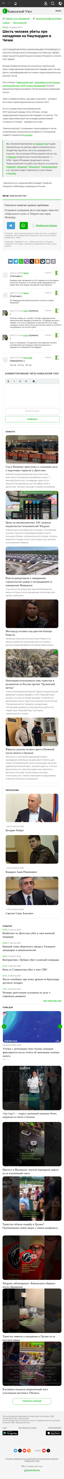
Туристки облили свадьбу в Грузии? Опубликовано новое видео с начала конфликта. (30, 1225)
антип (25, 311)
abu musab (27, 358)
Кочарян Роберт (15, 830)
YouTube (12, 173)
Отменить (32, 419)
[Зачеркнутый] (26, 381)
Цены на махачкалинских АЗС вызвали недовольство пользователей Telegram (28, 524)
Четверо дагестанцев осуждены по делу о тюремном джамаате (26, 994)
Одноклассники (49, 167)
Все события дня (52, 1001)
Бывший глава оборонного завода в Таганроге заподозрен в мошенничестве (29, 948)
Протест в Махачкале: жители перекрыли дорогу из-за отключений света (31, 1171)
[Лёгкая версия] (15, 3)
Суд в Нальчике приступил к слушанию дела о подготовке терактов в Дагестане (31, 468)
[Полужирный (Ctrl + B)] (8, 381)
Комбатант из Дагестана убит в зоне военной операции (29, 934)
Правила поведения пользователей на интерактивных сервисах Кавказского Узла (32, 1460)
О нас (5, 1428)
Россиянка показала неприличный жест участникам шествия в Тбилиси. (25, 1391)
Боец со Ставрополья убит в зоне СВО (25, 969)
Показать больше (31, 1401)
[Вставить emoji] (34, 381)
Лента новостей (19, 23)
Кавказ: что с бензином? (17, 18)
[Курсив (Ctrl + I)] (14, 381)
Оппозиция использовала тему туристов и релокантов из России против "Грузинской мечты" (30, 684)
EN (9, 3)
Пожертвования (54, 1428)
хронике (28, 135)
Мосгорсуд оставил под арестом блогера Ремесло (29, 632)
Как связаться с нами (27, 1428)
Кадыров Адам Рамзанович (21, 872)
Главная (6, 23)
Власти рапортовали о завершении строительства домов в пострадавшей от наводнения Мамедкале (29, 581)
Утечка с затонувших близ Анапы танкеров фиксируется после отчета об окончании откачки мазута (31, 1052)
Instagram (22, 167)
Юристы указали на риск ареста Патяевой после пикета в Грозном (30, 751)
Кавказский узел (25, 82)
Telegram (12, 157)
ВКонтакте (34, 167)
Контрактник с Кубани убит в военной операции (31, 959)
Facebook (10, 167)
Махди (26, 273)
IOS (46, 144)
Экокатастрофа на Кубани (49, 18)
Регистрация (32, 411)
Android (39, 144)
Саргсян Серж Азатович (19, 913)
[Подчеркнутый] (20, 381)
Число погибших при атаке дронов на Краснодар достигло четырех (31, 980)
